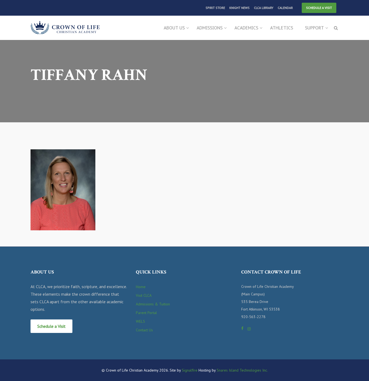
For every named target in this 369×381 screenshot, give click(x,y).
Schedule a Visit (319, 8)
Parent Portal (146, 312)
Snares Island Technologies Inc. (242, 370)
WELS (140, 321)
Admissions (210, 28)
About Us (174, 28)
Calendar (285, 8)
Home (141, 286)
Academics (246, 28)
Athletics (281, 28)
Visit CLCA (144, 295)
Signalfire (189, 370)
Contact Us (144, 330)
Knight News (239, 8)
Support (314, 28)
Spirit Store (215, 8)
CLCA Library (263, 8)
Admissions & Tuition (153, 304)
